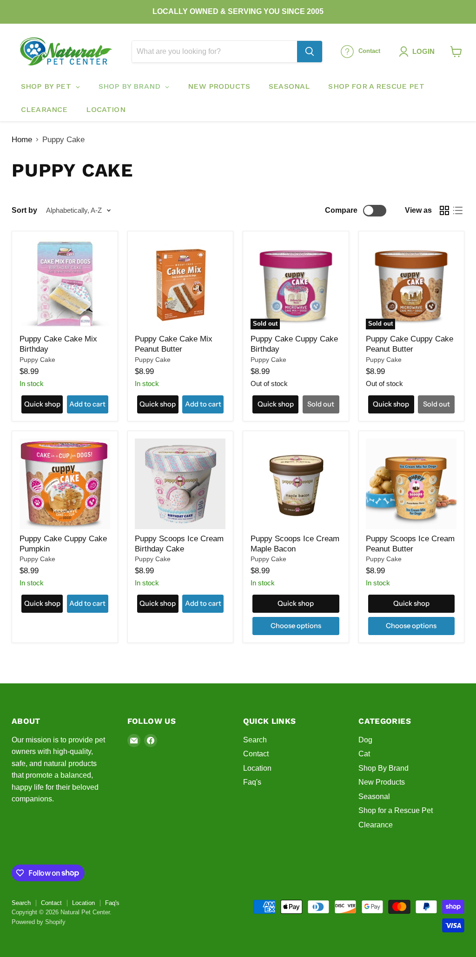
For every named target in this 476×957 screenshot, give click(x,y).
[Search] (309, 51)
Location (257, 768)
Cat (364, 754)
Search (255, 740)
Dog (365, 740)
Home (22, 139)
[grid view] (444, 210)
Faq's (252, 782)
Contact (256, 754)
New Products (381, 782)
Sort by (24, 210)
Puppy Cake (37, 359)
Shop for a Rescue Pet (395, 810)
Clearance (375, 825)
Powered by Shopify (39, 921)
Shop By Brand (383, 768)
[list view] (458, 210)
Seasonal (374, 796)
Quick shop (42, 404)
